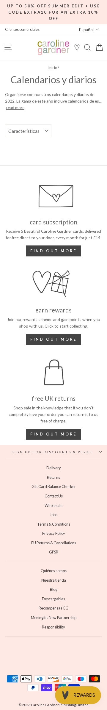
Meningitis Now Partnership (53, 617)
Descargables (53, 598)
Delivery (53, 467)
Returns (53, 477)
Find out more (53, 250)
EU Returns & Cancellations (53, 542)
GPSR (53, 552)
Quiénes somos (54, 570)
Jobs (53, 514)
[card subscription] (53, 196)
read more (15, 107)
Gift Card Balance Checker (54, 486)
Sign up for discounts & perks (52, 452)
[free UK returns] (53, 372)
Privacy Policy (53, 533)
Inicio (52, 67)
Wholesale (53, 505)
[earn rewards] (53, 284)
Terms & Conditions (53, 524)
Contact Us (54, 496)
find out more (53, 339)
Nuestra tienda (53, 580)
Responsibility (53, 627)
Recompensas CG (53, 608)
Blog (53, 589)
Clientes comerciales (22, 29)
